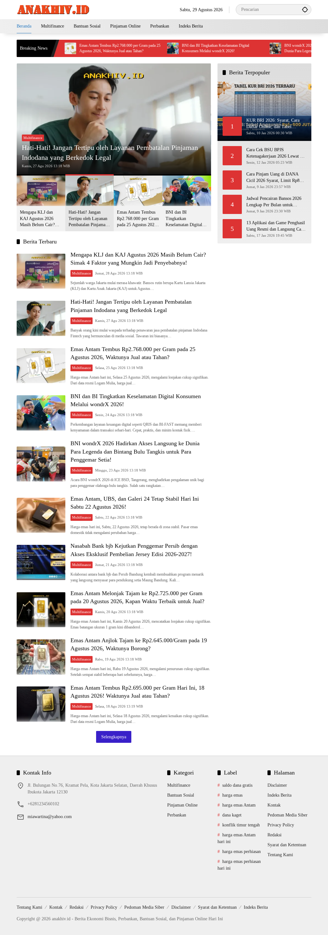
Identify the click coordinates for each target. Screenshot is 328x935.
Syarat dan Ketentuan (286, 844)
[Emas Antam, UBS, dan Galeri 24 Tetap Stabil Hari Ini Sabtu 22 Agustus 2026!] (41, 515)
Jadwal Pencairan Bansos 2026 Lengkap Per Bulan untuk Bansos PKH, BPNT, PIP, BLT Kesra (274, 202)
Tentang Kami (280, 854)
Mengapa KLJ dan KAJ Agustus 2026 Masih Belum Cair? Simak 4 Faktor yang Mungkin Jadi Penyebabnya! (39, 219)
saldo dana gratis (237, 785)
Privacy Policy (280, 825)
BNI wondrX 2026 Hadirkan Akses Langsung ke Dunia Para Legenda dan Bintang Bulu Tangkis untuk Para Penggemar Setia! (135, 451)
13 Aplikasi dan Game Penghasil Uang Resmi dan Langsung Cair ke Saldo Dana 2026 (275, 226)
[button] (305, 9)
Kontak (274, 805)
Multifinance (32, 138)
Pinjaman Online (182, 805)
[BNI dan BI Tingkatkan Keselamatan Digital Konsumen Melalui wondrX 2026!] (150, 48)
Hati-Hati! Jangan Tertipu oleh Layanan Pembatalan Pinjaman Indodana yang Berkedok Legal (110, 152)
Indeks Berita (279, 795)
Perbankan (176, 815)
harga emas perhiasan (241, 851)
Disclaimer (277, 785)
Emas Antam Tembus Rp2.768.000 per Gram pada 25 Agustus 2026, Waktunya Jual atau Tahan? (97, 48)
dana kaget (232, 815)
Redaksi (274, 834)
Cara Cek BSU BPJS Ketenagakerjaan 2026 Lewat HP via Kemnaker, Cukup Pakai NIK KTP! (276, 153)
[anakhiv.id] (53, 9)
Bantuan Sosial (180, 795)
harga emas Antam (239, 805)
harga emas (232, 795)
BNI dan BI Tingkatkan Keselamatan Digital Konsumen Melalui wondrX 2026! (193, 48)
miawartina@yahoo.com (50, 816)
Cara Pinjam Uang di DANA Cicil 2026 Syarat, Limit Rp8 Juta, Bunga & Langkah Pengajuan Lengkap (272, 178)
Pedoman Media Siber (287, 815)
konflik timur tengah (241, 825)
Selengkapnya (113, 736)
